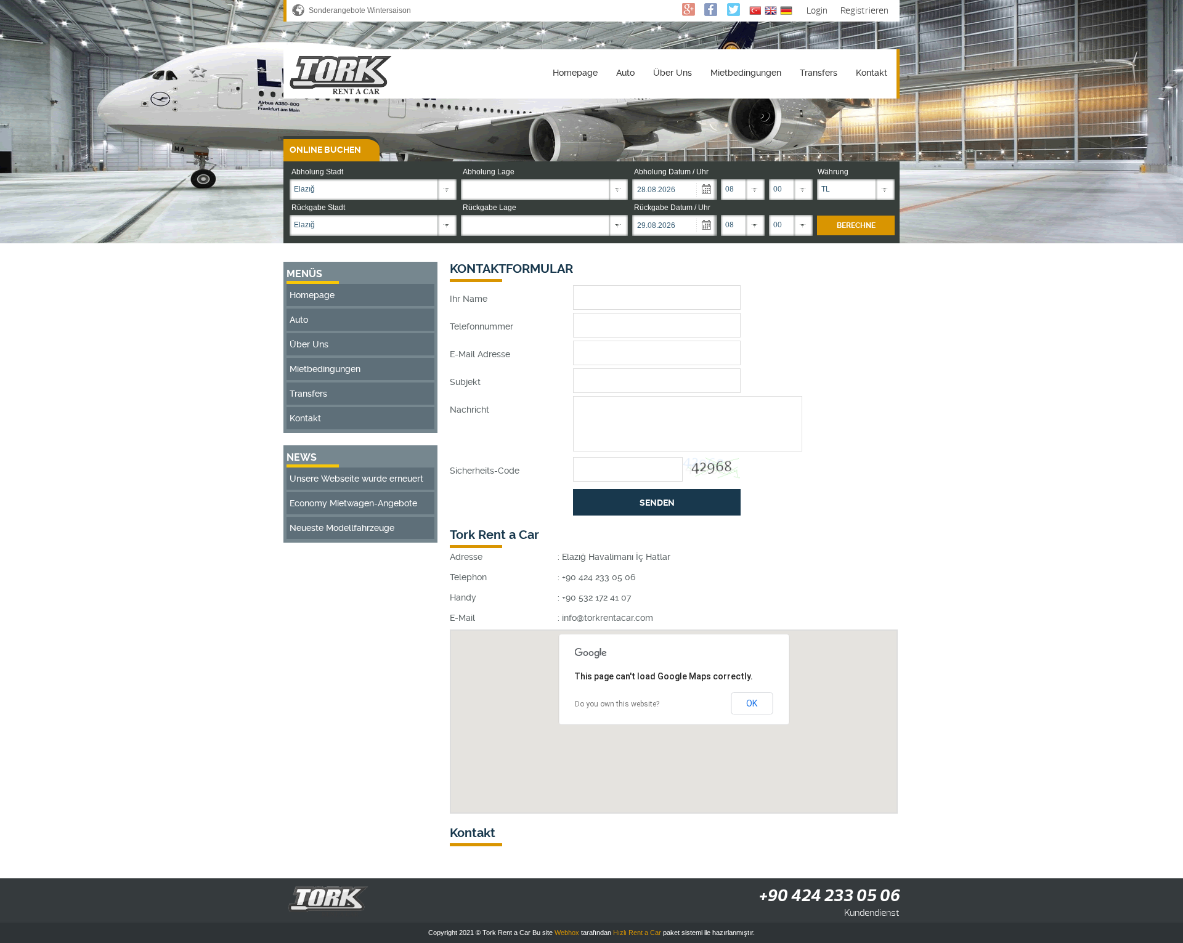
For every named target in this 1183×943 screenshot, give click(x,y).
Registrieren (864, 11)
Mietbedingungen (745, 73)
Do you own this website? (617, 704)
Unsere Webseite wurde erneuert (356, 479)
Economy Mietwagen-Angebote (353, 503)
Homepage (575, 73)
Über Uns (672, 73)
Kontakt (871, 73)
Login (817, 11)
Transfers (818, 73)
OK (751, 703)
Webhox (567, 932)
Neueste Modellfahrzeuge (342, 528)
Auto (625, 73)
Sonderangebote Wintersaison (360, 10)
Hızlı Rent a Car (637, 932)
